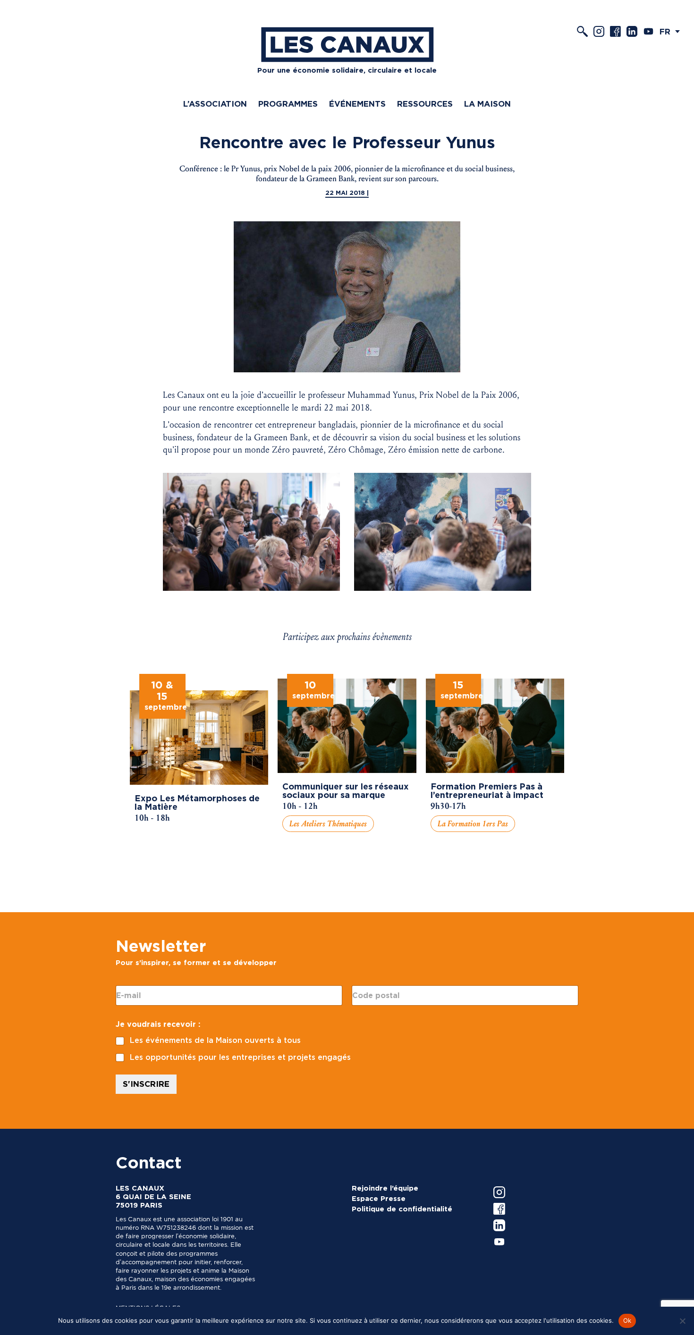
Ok (627, 1320)
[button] (672, 31)
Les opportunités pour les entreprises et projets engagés (240, 1057)
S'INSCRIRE (146, 1084)
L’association (215, 104)
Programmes (288, 104)
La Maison (487, 104)
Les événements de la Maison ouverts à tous (215, 1040)
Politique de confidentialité (402, 1209)
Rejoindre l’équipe (385, 1188)
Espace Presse (379, 1198)
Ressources (425, 104)
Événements (357, 104)
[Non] (682, 1321)
